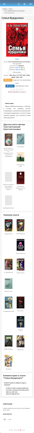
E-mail (9, 419)
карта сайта (21, 408)
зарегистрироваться (12, 394)
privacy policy (6, 410)
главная (5, 408)
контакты (14, 408)
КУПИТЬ (8, 80)
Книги (10, 9)
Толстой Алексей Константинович (14, 11)
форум (10, 408)
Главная (5, 9)
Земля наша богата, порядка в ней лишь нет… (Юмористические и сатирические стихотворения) (8, 152)
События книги (17, 72)
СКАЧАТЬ (10, 86)
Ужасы (17, 59)
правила (27, 408)
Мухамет (21, 65)
